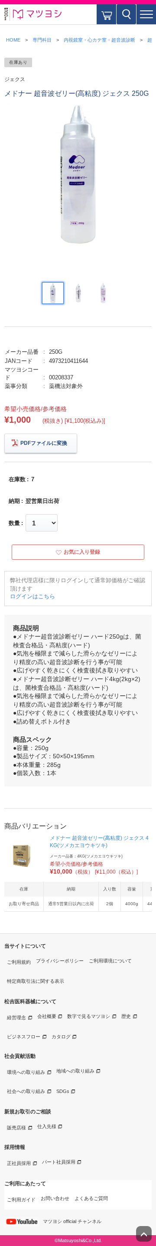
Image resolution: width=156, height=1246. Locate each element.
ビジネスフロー (23, 1036)
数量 (14, 523)
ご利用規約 (19, 962)
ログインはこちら (32, 596)
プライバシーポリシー (60, 960)
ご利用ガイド (21, 1199)
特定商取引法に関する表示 (35, 981)
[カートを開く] (106, 14)
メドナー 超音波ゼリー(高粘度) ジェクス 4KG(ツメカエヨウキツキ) (99, 841)
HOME (13, 39)
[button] (146, 14)
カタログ (61, 1036)
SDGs (62, 1091)
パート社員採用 (58, 1161)
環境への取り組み (26, 1072)
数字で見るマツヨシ (88, 1016)
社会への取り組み (26, 1091)
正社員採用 (19, 1163)
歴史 (126, 1016)
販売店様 (16, 1127)
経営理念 (16, 1017)
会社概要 (46, 1016)
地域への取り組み (75, 1070)
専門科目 (42, 39)
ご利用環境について (110, 960)
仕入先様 (46, 1126)
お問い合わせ (55, 1198)
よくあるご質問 (91, 1198)
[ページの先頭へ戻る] (144, 1234)
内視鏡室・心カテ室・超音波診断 (99, 39)
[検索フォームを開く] (126, 14)
